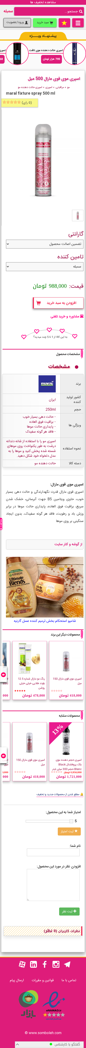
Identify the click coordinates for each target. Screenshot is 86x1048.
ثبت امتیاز (68, 831)
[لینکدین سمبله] (33, 967)
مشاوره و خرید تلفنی (64, 316)
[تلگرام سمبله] (67, 967)
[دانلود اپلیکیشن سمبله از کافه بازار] (28, 1021)
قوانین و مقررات (43, 980)
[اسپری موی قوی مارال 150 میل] (66, 658)
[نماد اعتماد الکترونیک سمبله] (53, 1021)
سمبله (8, 11)
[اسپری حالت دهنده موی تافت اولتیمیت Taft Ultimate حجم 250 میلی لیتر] (74, 53)
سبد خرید (43, 22)
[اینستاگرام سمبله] (56, 967)
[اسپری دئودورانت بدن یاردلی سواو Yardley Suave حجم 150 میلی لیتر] (17, 53)
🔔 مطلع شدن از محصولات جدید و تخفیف (59, 794)
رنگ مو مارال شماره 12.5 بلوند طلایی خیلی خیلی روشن (31, 683)
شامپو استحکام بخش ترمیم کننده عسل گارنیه (45, 621)
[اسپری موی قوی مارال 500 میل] (77, 215)
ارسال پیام (17, 980)
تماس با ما (68, 980)
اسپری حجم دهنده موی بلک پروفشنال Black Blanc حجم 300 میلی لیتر (67, 764)
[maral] (47, 384)
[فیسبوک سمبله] (44, 967)
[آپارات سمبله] (22, 967)
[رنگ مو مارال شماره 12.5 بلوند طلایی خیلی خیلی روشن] (29, 658)
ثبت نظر (67, 911)
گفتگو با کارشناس (66, 1044)
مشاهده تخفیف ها (43, 2)
